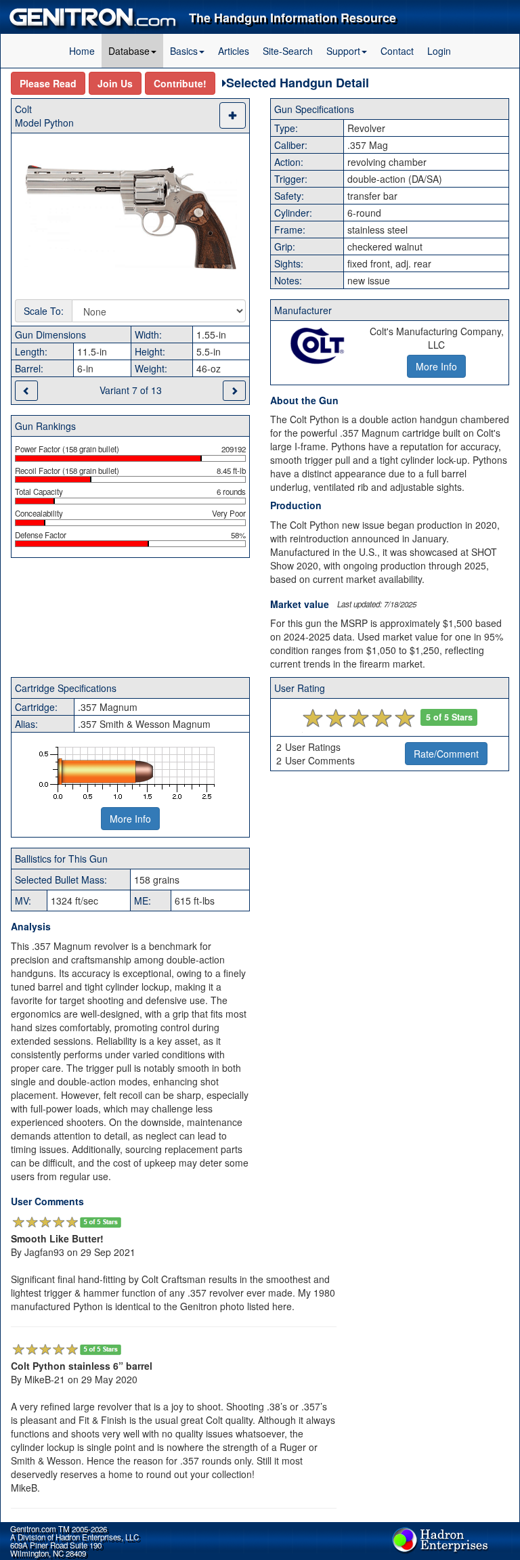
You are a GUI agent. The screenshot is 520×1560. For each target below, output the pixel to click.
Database (129, 51)
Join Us (115, 83)
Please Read (48, 83)
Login (439, 51)
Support (343, 51)
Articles (233, 51)
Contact (397, 51)
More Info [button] (436, 366)
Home (82, 51)
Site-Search (288, 51)
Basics (184, 51)
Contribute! (180, 83)
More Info (130, 818)
